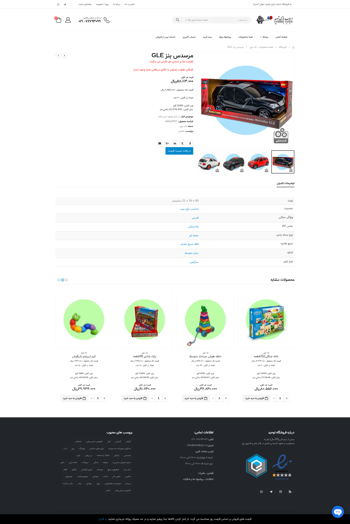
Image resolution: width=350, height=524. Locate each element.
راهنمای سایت (85, 4)
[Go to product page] (266, 319)
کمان (108, 490)
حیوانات (85, 462)
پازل (98, 483)
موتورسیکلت (82, 476)
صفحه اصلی (281, 37)
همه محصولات (245, 37)
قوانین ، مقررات (205, 473)
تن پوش (88, 455)
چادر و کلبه (68, 483)
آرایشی (118, 441)
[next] (58, 55)
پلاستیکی (193, 226)
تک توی (183, 126)
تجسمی (127, 455)
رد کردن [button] (103, 519)
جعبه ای (193, 235)
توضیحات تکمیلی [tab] (286, 183)
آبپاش (128, 441)
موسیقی (68, 476)
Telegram (271, 492)
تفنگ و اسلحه (103, 455)
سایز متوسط (191, 253)
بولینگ (82, 448)
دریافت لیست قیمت (179, 151)
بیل (72, 448)
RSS (290, 492)
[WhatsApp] (58, 4)
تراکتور (117, 455)
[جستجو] (177, 20)
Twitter (182, 143)
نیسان (128, 483)
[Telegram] (64, 4)
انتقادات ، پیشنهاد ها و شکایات (198, 479)
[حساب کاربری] (68, 20)
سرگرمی (194, 262)
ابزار (109, 441)
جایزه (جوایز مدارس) (122, 462)
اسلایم (78, 441)
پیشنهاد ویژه (225, 37)
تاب (65, 448)
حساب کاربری (189, 37)
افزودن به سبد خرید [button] (254, 398)
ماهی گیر (116, 476)
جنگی (95, 462)
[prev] (64, 55)
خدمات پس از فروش (165, 37)
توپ (78, 455)
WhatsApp (261, 492)
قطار (65, 469)
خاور (62, 462)
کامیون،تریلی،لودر (123, 490)
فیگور (74, 469)
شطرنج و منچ (113, 469)
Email (160, 143)
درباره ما (116, 4)
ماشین (181, 131)
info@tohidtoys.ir (197, 445)
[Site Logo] (275, 20)
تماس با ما (130, 4)
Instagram (280, 492)
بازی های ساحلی (96, 448)
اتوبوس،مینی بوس (94, 441)
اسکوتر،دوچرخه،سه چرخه (119, 448)
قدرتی (195, 218)
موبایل (95, 476)
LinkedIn (175, 143)
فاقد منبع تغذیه (189, 244)
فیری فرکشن (86, 469)
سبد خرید (207, 37)
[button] (289, 100)
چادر (79, 483)
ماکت (105, 476)
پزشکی (89, 483)
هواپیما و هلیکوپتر (113, 483)
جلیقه (105, 462)
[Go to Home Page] (293, 47)
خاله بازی (73, 462)
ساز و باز (127, 469)
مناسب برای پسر (189, 209)
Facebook (190, 143)
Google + (167, 143)
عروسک (100, 469)
